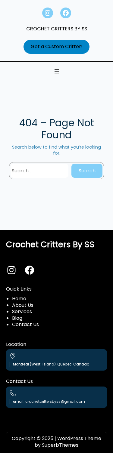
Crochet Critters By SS (56, 28)
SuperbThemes (60, 445)
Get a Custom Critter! (57, 46)
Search (87, 170)
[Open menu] (56, 71)
